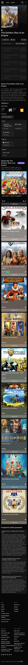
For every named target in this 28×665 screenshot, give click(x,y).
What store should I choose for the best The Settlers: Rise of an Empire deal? (12, 577)
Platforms (4, 139)
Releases (4, 149)
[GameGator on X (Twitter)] (7, 654)
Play (14, 39)
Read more (4, 103)
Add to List (6, 39)
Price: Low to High (20, 43)
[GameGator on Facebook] (3, 654)
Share (24, 39)
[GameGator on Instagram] (1, 654)
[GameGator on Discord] (9, 654)
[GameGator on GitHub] (11, 654)
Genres (3, 121)
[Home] (2, 2)
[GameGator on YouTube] (5, 654)
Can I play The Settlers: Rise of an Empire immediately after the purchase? (11, 559)
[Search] (22, 2)
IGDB (18, 661)
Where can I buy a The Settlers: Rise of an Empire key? (13, 532)
